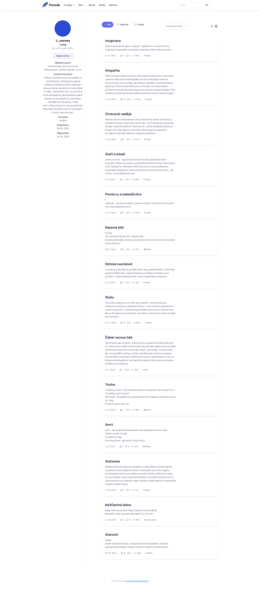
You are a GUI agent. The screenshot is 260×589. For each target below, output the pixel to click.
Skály (109, 297)
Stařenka (112, 461)
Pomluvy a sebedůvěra (123, 194)
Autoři (92, 5)
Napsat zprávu (63, 56)
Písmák (54, 5)
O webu (68, 5)
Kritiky (102, 5)
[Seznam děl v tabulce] (211, 26)
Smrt (109, 424)
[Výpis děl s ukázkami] (216, 26)
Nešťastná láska (118, 504)
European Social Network (137, 581)
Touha (110, 384)
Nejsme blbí (114, 227)
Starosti (111, 534)
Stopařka (112, 70)
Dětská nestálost (119, 264)
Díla (80, 5)
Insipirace (113, 40)
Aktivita (113, 5)
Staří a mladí (115, 154)
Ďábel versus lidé (118, 337)
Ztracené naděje (118, 114)
